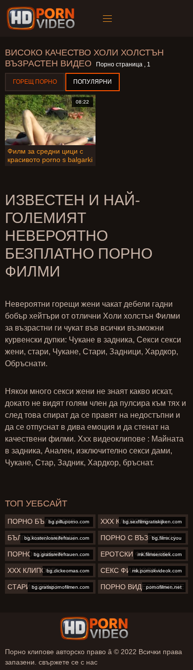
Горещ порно (35, 81)
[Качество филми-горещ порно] (42, 18)
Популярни (92, 81)
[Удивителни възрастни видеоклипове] (94, 628)
